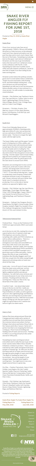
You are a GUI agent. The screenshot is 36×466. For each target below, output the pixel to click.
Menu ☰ (29, 7)
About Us (31, 412)
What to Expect (31, 422)
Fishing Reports (14, 393)
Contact (31, 415)
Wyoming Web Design (18, 463)
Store (32, 430)
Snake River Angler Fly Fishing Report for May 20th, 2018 (10, 402)
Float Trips (30, 427)
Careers (31, 418)
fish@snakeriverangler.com (26, 436)
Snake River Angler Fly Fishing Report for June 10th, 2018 (26, 402)
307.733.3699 (30, 435)
